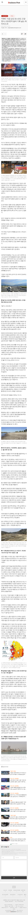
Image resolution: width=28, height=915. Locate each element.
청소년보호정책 (5, 894)
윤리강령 (10, 890)
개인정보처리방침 (16, 890)
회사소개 (5, 890)
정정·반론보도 (12, 894)
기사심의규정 (19, 894)
